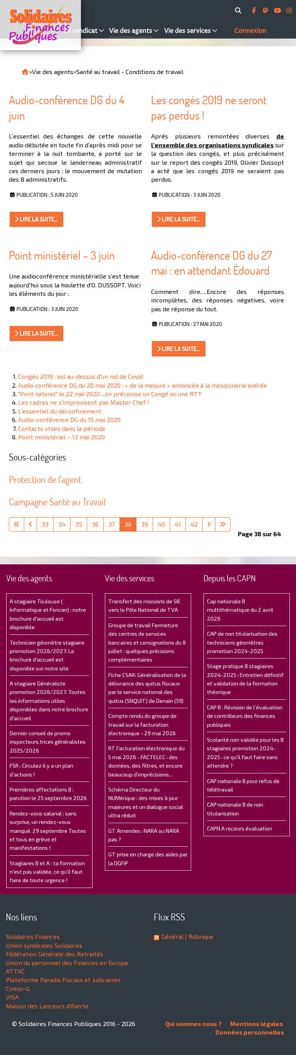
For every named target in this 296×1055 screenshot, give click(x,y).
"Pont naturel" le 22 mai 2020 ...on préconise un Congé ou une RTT (110, 393)
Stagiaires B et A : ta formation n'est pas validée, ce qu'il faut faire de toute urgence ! (47, 872)
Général (172, 936)
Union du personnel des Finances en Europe (67, 962)
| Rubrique (198, 936)
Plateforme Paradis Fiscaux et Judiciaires (63, 979)
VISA (12, 997)
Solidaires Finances (33, 936)
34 (62, 524)
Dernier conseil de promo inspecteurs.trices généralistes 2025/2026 (48, 742)
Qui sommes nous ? (193, 1023)
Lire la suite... (38, 219)
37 (111, 524)
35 (78, 524)
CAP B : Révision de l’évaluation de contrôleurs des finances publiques (245, 716)
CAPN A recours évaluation (239, 828)
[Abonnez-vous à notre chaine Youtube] (278, 10)
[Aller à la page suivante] (208, 524)
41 (178, 524)
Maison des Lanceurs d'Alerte (47, 1005)
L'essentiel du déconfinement (59, 411)
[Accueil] (31, 25)
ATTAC (15, 971)
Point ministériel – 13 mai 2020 (61, 437)
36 (95, 524)
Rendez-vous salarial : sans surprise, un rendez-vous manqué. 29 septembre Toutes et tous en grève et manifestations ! (48, 830)
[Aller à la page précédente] (30, 524)
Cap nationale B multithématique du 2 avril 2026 (240, 610)
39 (144, 524)
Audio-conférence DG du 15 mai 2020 (69, 419)
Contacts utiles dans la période (61, 428)
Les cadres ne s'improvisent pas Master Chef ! (83, 402)
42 (194, 524)
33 (45, 524)
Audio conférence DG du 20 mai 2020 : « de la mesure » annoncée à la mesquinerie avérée (142, 385)
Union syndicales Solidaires (44, 945)
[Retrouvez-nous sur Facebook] (254, 10)
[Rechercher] (239, 10)
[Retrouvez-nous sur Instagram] (289, 10)
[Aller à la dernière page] (222, 524)
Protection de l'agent (45, 479)
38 (127, 524)
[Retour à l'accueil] (25, 72)
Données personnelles (249, 1032)
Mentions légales (256, 1023)
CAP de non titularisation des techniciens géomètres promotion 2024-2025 (242, 642)
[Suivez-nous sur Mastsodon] (266, 10)
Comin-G (18, 988)
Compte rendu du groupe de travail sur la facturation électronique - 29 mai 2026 (142, 724)
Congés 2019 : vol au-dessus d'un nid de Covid (80, 376)
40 (161, 524)
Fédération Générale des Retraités (54, 953)
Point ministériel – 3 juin (62, 255)
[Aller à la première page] (16, 524)
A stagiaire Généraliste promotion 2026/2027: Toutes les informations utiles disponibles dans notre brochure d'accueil (49, 700)
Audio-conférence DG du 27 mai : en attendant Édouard (211, 263)
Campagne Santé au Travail (57, 502)
